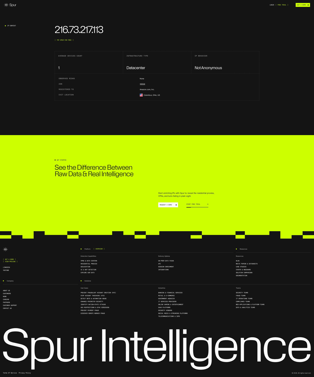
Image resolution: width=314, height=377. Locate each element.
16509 (142, 84)
